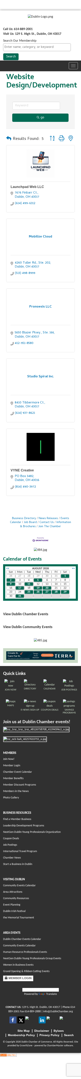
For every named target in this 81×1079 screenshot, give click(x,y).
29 (65, 591)
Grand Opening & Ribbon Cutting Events (26, 971)
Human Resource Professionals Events (25, 952)
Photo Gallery (11, 797)
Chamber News (12, 857)
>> (73, 568)
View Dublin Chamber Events (25, 614)
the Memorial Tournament (18, 917)
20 (46, 588)
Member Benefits (13, 778)
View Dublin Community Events (27, 627)
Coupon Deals (11, 838)
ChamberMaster (55, 1045)
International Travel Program (20, 851)
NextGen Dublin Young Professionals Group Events (32, 958)
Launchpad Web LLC (27, 187)
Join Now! (9, 759)
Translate (51, 994)
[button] (8, 139)
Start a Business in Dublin (17, 864)
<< (7, 568)
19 (38, 588)
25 (28, 591)
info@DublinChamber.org (58, 1011)
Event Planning (11, 904)
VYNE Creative (22, 470)
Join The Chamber (49, 526)
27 (46, 591)
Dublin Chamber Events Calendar (22, 939)
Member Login (11, 765)
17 (19, 588)
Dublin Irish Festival (14, 911)
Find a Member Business (17, 819)
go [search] (42, 117)
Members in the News (16, 791)
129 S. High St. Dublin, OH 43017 (41, 1007)
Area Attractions (12, 892)
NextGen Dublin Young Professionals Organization (32, 832)
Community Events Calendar (19, 885)
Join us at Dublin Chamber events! (36, 722)
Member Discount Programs (19, 784)
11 (28, 584)
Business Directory (24, 518)
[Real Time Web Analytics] (8, 1055)
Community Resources (16, 898)
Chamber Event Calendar (17, 772)
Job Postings (10, 844)
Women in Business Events (18, 964)
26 (38, 591)
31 (19, 596)
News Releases (48, 518)
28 (56, 591)
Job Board (30, 522)
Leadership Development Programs (23, 825)
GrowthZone (26, 1045)
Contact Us (46, 522)
